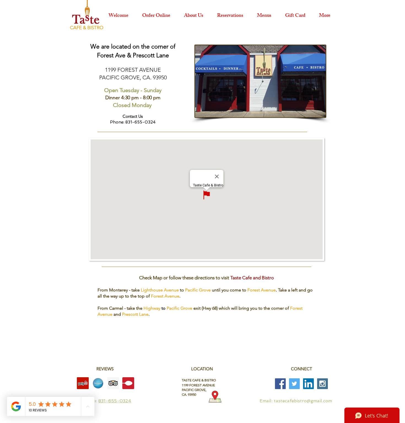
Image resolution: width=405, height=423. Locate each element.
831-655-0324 (114, 400)
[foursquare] (98, 383)
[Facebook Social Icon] (280, 383)
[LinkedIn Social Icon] (308, 383)
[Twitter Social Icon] (294, 383)
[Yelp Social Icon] (83, 383)
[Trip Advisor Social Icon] (113, 383)
